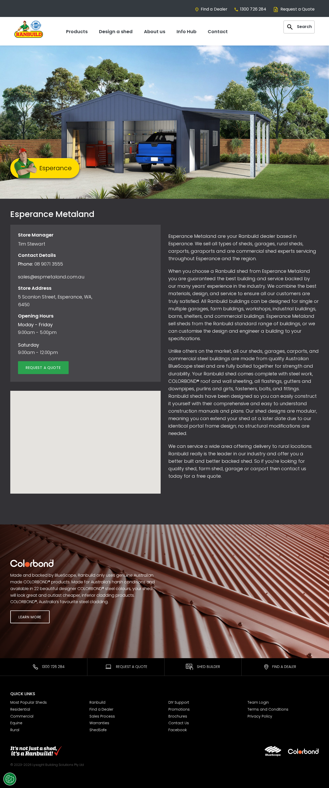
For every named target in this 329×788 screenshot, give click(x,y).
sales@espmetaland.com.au (51, 277)
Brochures (177, 716)
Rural (14, 729)
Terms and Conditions (268, 709)
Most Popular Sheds (28, 702)
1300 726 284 (253, 9)
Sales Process (102, 716)
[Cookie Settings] (9, 779)
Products (77, 31)
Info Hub (186, 31)
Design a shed (116, 31)
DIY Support (178, 702)
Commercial (21, 716)
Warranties (99, 723)
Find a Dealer (214, 9)
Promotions (179, 709)
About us (154, 31)
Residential (20, 709)
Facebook (177, 729)
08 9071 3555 (48, 264)
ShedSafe (98, 729)
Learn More (30, 617)
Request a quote (43, 367)
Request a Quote (297, 9)
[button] (85, 435)
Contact (218, 31)
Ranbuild (97, 702)
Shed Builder (208, 666)
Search (304, 27)
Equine (16, 723)
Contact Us (178, 723)
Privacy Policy (260, 716)
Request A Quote (131, 666)
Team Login (258, 702)
